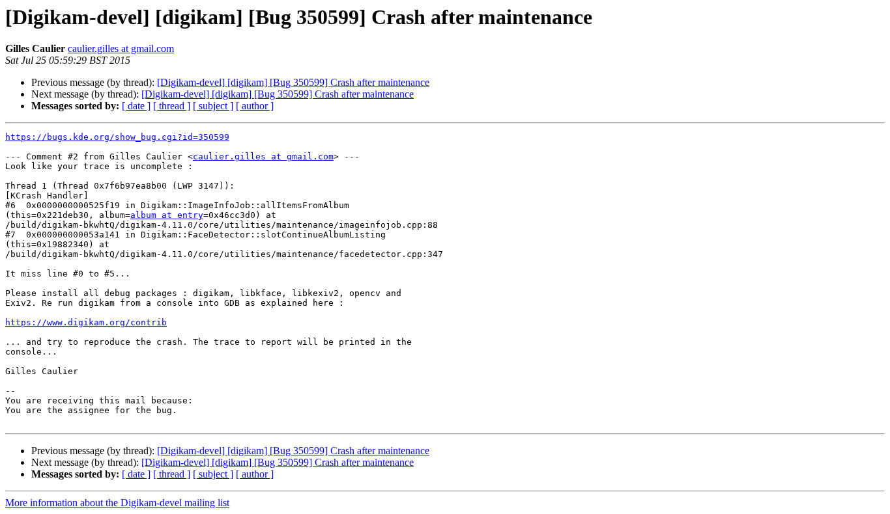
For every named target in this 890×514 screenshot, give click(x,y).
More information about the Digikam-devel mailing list (117, 502)
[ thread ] (171, 105)
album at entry (166, 215)
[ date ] (136, 105)
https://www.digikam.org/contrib (86, 322)
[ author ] (255, 105)
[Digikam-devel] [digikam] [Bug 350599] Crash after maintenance (293, 82)
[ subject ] (213, 105)
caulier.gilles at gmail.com (121, 48)
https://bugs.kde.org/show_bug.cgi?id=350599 (117, 137)
